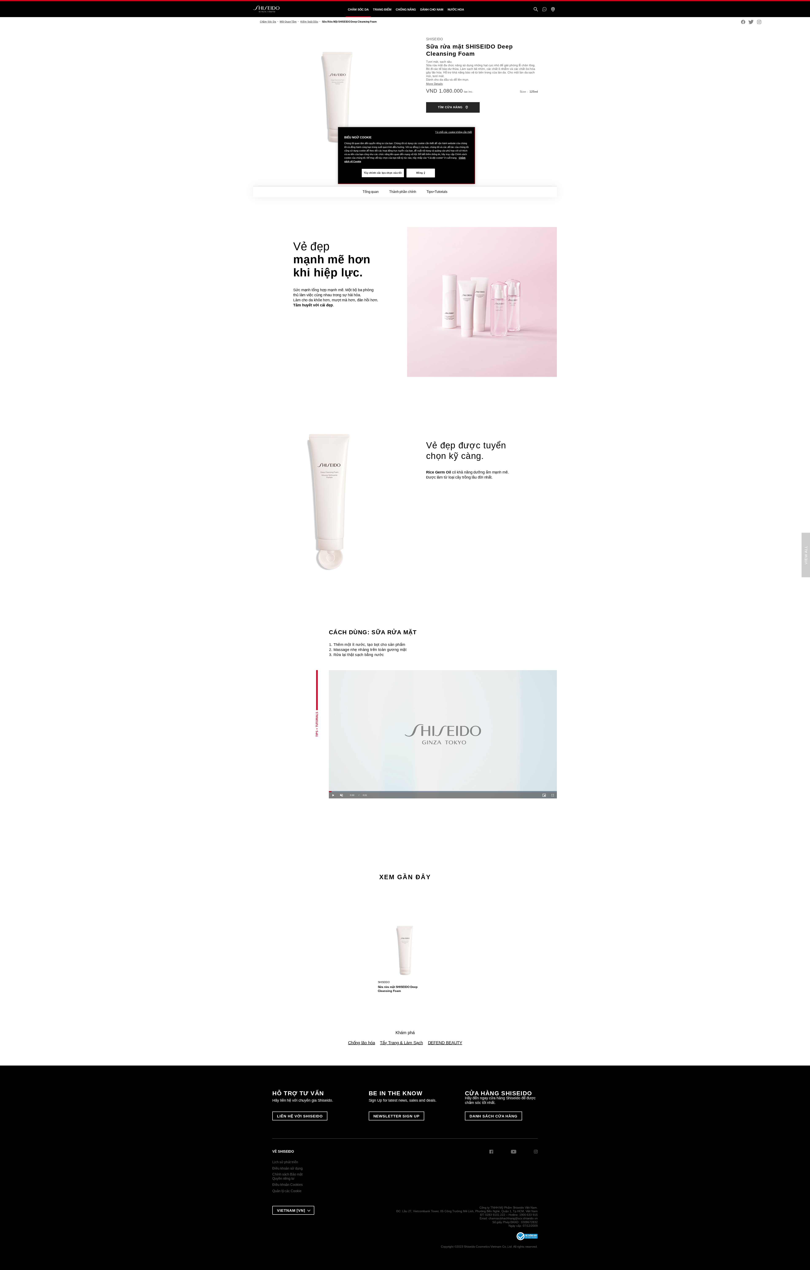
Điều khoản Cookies (287, 1184)
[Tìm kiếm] (536, 9)
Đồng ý (420, 173)
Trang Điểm (382, 9)
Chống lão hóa (361, 1042)
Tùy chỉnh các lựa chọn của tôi (383, 173)
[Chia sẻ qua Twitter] (751, 22)
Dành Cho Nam (431, 9)
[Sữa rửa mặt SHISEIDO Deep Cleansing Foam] (405, 948)
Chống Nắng (406, 9)
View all (806, 555)
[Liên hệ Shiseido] (545, 9)
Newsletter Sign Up (396, 1116)
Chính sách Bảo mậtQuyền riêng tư (287, 1176)
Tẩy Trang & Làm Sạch (401, 1042)
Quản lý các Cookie (286, 1191)
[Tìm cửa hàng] (553, 9)
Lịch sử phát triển (285, 1162)
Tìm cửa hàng (451, 107)
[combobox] (293, 1210)
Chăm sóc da (358, 9)
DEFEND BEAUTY (445, 1042)
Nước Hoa (456, 9)
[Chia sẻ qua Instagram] (759, 22)
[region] (406, 155)
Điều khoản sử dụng (287, 1168)
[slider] (443, 791)
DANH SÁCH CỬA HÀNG (493, 1116)
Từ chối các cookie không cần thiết (453, 132)
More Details (434, 83)
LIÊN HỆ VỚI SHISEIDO (300, 1116)
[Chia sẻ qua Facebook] (743, 22)
